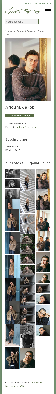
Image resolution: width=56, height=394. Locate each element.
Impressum (36, 382)
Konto (28, 3)
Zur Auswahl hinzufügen (19, 115)
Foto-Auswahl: (42, 3)
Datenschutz (11, 386)
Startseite (10, 31)
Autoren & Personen (26, 31)
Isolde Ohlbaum (22, 11)
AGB (21, 386)
